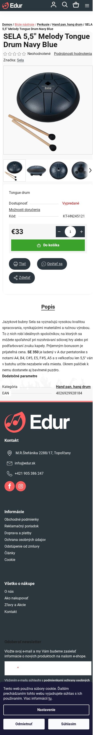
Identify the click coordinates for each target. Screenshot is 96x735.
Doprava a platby (17, 533)
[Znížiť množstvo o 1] (59, 231)
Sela (20, 60)
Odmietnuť (23, 724)
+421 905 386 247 (29, 473)
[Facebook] (9, 486)
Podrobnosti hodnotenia (73, 54)
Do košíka (51, 245)
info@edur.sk (25, 463)
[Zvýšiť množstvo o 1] (81, 231)
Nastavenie (46, 710)
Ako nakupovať (16, 598)
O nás (9, 591)
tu (50, 698)
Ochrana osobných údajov (25, 540)
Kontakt (10, 612)
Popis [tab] (48, 307)
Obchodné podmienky (21, 519)
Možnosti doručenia (24, 210)
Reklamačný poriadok (21, 526)
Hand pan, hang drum (73, 387)
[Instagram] (21, 486)
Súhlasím (68, 724)
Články (9, 553)
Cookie (9, 560)
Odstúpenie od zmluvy (22, 546)
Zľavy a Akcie (15, 605)
